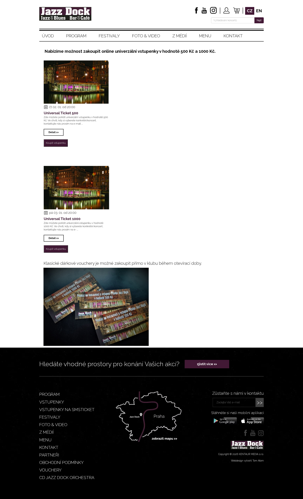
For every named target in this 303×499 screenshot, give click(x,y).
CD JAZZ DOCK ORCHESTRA (66, 477)
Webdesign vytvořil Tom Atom (247, 460)
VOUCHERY (50, 470)
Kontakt (233, 35)
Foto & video (146, 35)
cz (249, 10)
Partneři (49, 454)
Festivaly (109, 35)
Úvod (48, 35)
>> (259, 402)
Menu (205, 35)
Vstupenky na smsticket (67, 409)
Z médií (179, 35)
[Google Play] (224, 421)
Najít (259, 20)
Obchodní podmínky (61, 462)
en (259, 10)
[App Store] (251, 421)
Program (76, 35)
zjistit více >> (207, 364)
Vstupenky (51, 402)
